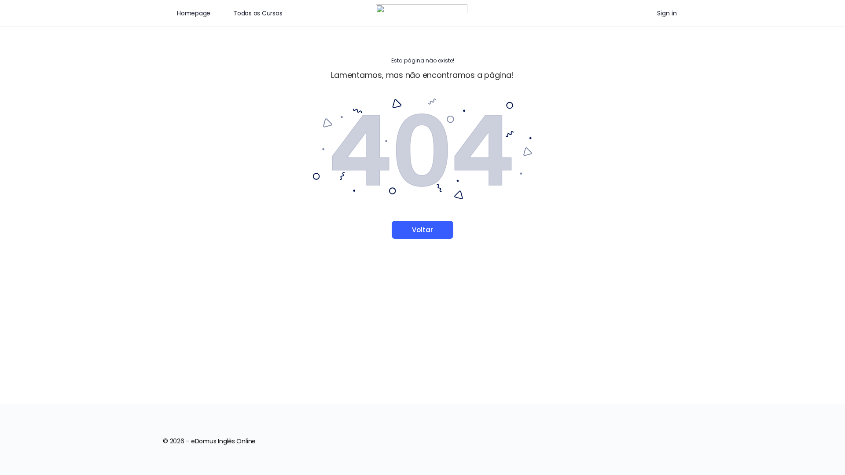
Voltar (422, 229)
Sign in (667, 13)
